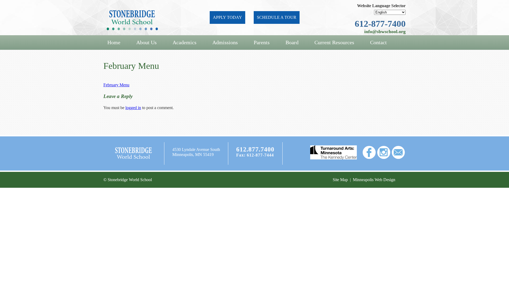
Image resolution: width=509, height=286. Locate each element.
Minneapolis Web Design (374, 179)
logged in (133, 107)
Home (113, 42)
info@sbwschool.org (385, 31)
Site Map (340, 179)
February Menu (116, 85)
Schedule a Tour (276, 17)
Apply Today (227, 17)
